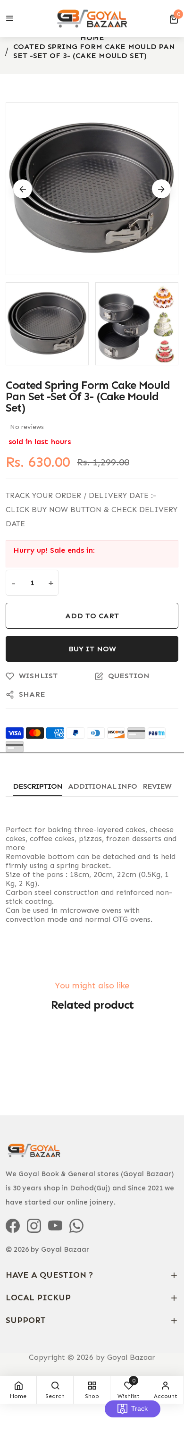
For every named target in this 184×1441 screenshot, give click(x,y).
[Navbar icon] (10, 19)
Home (92, 37)
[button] (173, 19)
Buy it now (92, 648)
